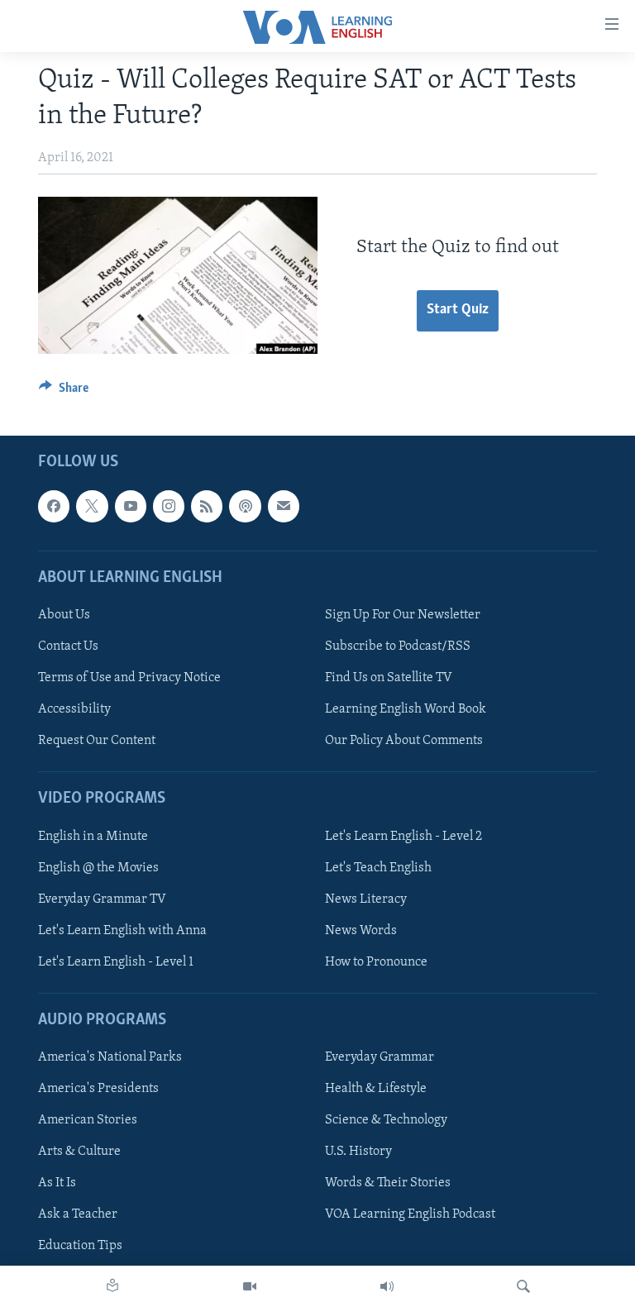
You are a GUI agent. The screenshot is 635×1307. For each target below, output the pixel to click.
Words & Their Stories (388, 1183)
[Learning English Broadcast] (387, 1286)
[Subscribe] (283, 506)
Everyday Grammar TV (102, 899)
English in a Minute (93, 836)
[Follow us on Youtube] (130, 506)
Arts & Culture (79, 1152)
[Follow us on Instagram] (168, 506)
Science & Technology (386, 1120)
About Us (64, 615)
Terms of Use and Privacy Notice (129, 678)
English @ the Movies (98, 868)
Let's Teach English (378, 868)
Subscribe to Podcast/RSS (397, 646)
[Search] (523, 1286)
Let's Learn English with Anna (122, 930)
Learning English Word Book (405, 709)
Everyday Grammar (379, 1057)
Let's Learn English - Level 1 (115, 962)
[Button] (63, 392)
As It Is (57, 1183)
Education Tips (80, 1246)
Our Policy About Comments (404, 740)
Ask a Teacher (77, 1215)
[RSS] (206, 506)
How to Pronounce (376, 962)
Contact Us (68, 646)
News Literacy (366, 899)
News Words (361, 930)
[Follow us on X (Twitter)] (91, 506)
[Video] (250, 1286)
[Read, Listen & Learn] (112, 1286)
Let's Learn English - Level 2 (403, 836)
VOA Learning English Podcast (410, 1215)
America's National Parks (110, 1057)
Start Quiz (458, 310)
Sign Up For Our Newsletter (402, 615)
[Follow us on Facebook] (53, 506)
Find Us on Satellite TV (388, 678)
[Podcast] (244, 506)
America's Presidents (98, 1088)
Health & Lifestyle (376, 1088)
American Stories (87, 1120)
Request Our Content (96, 740)
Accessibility (74, 709)
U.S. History (358, 1152)
